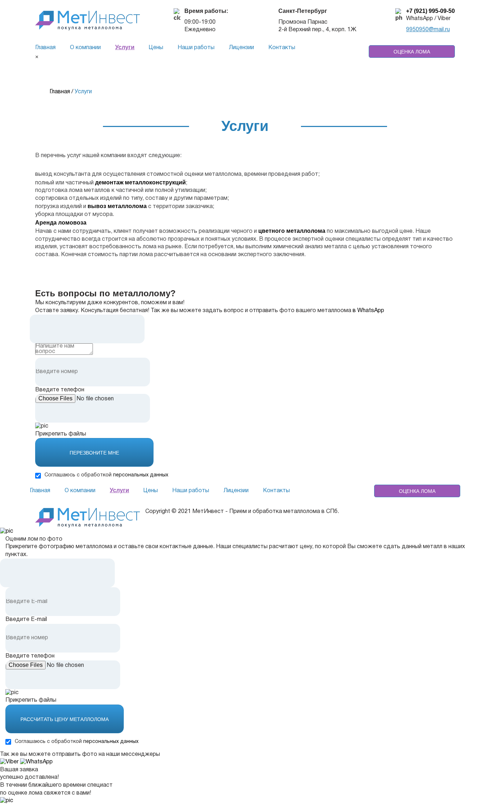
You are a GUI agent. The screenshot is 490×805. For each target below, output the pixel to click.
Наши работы (196, 47)
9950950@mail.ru (428, 29)
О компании (85, 47)
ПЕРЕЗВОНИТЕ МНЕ (94, 453)
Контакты (281, 47)
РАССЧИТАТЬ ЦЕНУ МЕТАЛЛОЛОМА (64, 719)
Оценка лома (412, 52)
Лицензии (241, 47)
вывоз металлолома (117, 206)
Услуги (125, 47)
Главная (45, 47)
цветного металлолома (291, 231)
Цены (156, 47)
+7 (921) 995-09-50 (430, 11)
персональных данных (140, 475)
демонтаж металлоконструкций (140, 182)
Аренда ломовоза (60, 223)
